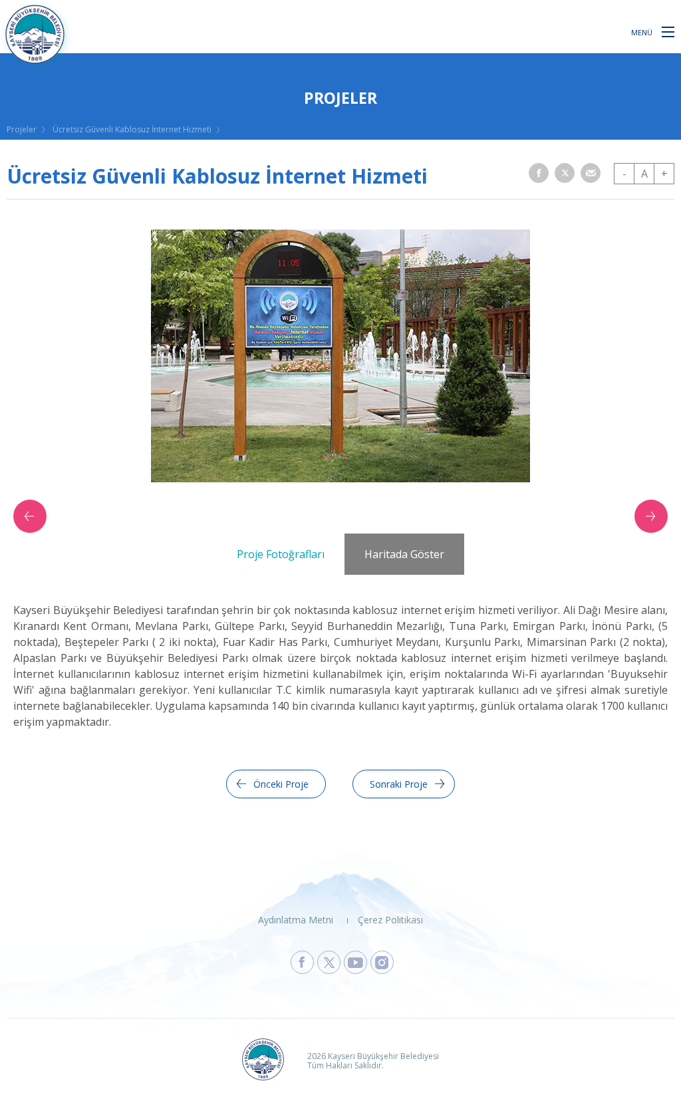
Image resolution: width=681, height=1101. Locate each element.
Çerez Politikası (390, 919)
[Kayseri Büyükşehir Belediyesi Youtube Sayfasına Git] (355, 962)
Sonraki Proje (399, 784)
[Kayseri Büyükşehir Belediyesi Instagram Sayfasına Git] (382, 962)
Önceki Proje (281, 784)
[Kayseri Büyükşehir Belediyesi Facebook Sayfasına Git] (302, 962)
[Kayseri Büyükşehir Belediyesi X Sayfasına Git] (328, 962)
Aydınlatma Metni (295, 919)
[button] (668, 31)
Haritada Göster (404, 554)
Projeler (22, 129)
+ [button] (664, 173)
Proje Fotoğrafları (281, 554)
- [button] (624, 173)
